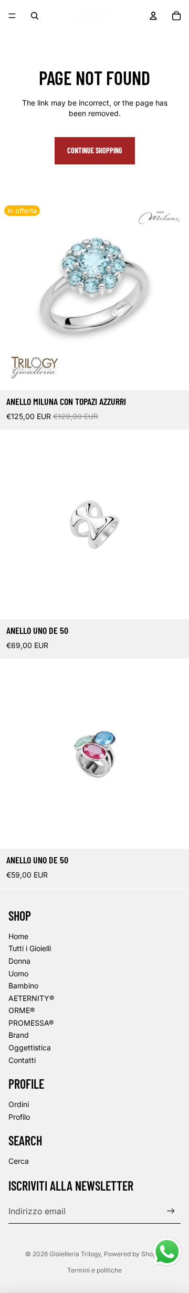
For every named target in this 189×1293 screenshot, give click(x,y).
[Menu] (12, 16)
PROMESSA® (31, 1022)
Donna (19, 960)
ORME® (21, 1010)
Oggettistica (29, 1047)
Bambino (23, 985)
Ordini (18, 1104)
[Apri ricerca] (34, 15)
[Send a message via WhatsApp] (167, 1251)
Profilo (19, 1116)
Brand (18, 1034)
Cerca (18, 1160)
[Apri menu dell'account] (153, 15)
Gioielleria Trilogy (75, 1254)
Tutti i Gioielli (29, 948)
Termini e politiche (94, 1270)
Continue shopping (94, 150)
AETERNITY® (31, 998)
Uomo (18, 973)
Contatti (22, 1060)
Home (18, 936)
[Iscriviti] (171, 1211)
